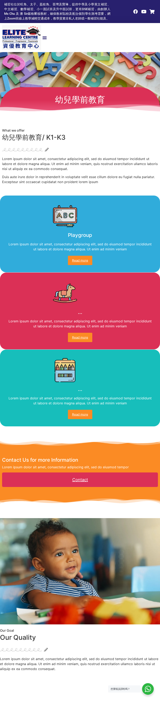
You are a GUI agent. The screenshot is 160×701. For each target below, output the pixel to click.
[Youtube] (144, 11)
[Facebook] (136, 11)
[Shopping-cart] (152, 11)
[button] (44, 37)
